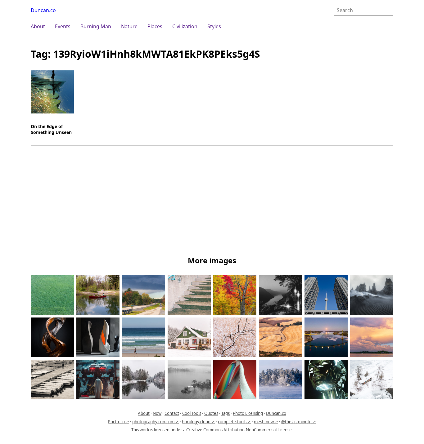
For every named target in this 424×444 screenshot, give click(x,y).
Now (157, 413)
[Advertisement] (212, 201)
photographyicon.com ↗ (155, 421)
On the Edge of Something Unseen (51, 129)
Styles (214, 26)
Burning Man (95, 26)
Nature (129, 26)
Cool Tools (191, 413)
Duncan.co (43, 10)
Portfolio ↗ (118, 421)
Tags (225, 413)
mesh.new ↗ (266, 421)
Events (62, 26)
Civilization (184, 26)
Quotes (211, 413)
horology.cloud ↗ (198, 421)
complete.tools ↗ (234, 421)
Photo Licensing (248, 413)
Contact (172, 413)
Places (154, 26)
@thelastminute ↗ (298, 421)
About (38, 26)
